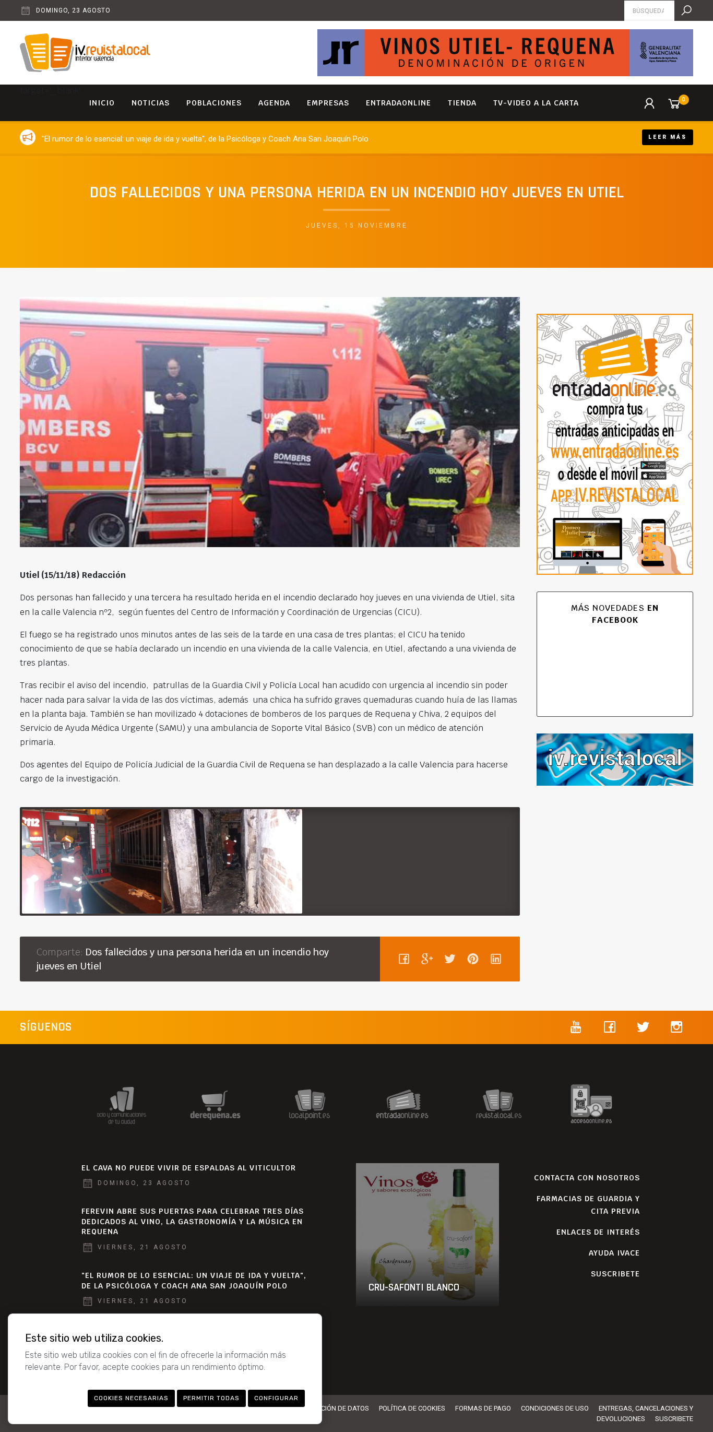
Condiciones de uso (555, 1408)
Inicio (102, 103)
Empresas (328, 103)
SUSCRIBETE (615, 1274)
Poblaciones (214, 103)
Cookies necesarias (131, 1398)
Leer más (667, 137)
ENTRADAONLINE (398, 103)
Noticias (151, 103)
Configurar (276, 1398)
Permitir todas (211, 1398)
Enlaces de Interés (598, 1232)
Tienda (462, 103)
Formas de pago (483, 1408)
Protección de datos (333, 1408)
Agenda (274, 103)
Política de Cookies (412, 1408)
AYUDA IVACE (614, 1253)
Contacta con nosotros (587, 1177)
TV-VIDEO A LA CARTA (536, 103)
